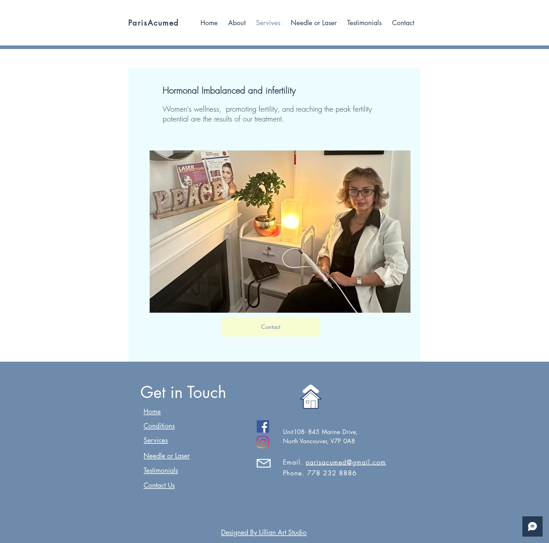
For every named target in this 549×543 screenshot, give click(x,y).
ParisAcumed (153, 23)
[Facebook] (263, 426)
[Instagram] (263, 442)
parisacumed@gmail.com (346, 462)
